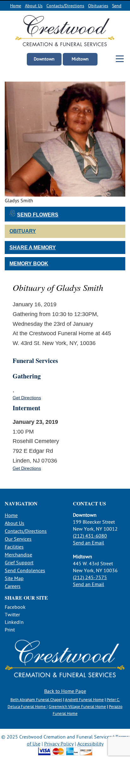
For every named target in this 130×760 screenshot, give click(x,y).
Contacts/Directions (65, 5)
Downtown (44, 59)
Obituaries (98, 5)
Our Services (18, 539)
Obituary (22, 231)
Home (15, 5)
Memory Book (28, 263)
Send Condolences (25, 570)
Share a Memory (32, 247)
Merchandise (18, 555)
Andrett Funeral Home (84, 700)
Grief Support (19, 563)
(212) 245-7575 (90, 577)
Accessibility (90, 744)
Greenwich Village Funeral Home (77, 707)
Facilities (14, 547)
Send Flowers (37, 214)
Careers (13, 586)
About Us (34, 5)
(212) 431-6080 (90, 536)
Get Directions (27, 397)
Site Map (14, 578)
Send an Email (88, 543)
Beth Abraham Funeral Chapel (36, 700)
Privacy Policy (59, 744)
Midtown (80, 59)
